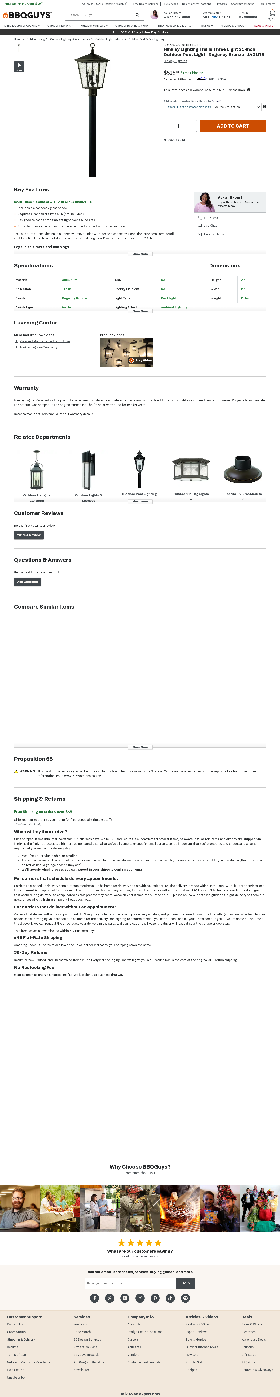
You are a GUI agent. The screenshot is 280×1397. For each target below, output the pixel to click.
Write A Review (29, 535)
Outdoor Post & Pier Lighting (147, 39)
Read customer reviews (138, 1256)
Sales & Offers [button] (263, 25)
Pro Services (170, 4)
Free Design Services (145, 4)
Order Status (16, 1332)
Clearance (249, 1332)
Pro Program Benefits (89, 1362)
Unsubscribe (16, 1378)
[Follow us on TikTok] (170, 1298)
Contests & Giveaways (257, 1370)
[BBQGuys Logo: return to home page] (32, 15)
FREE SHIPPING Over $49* (23, 4)
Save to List (176, 140)
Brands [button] (205, 25)
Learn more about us (138, 1173)
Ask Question (27, 581)
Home (17, 39)
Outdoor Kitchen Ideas (202, 1347)
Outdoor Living (36, 39)
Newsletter (81, 1370)
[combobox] (212, 107)
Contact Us (15, 1324)
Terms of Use (16, 1355)
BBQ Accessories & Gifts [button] (174, 25)
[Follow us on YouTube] (124, 1298)
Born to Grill (194, 1362)
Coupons (248, 1347)
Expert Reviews (196, 1332)
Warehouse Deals (254, 1340)
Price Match (82, 1332)
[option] (19, 51)
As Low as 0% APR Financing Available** (105, 4)
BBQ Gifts (248, 1362)
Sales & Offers (252, 1324)
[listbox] (19, 48)
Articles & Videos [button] (232, 25)
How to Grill (194, 1355)
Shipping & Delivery (21, 1340)
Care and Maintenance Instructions (45, 341)
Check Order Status (242, 4)
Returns (12, 1347)
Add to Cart (233, 126)
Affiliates (134, 1347)
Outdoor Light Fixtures (109, 39)
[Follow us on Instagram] (139, 1298)
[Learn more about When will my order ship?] (248, 89)
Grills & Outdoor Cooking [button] (20, 25)
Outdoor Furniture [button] (93, 25)
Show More (140, 254)
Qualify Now (217, 79)
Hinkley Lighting (175, 61)
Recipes (191, 1370)
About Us (134, 1324)
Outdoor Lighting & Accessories (70, 39)
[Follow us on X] (109, 1298)
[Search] (138, 15)
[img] (92, 110)
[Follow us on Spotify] (185, 1298)
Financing (80, 1324)
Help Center (15, 1370)
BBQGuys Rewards (86, 1355)
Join (186, 1283)
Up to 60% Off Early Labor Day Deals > (140, 32)
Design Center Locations (196, 4)
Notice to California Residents (28, 1362)
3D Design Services (87, 1340)
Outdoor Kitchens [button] (59, 25)
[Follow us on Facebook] (94, 1298)
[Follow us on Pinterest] (155, 1298)
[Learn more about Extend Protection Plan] (264, 106)
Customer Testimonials (144, 1362)
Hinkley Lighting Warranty (38, 347)
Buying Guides (196, 1340)
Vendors (133, 1355)
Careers (133, 1340)
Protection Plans (85, 1347)
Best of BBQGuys (198, 1324)
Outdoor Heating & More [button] (131, 25)
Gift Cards (221, 4)
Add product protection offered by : (193, 101)
